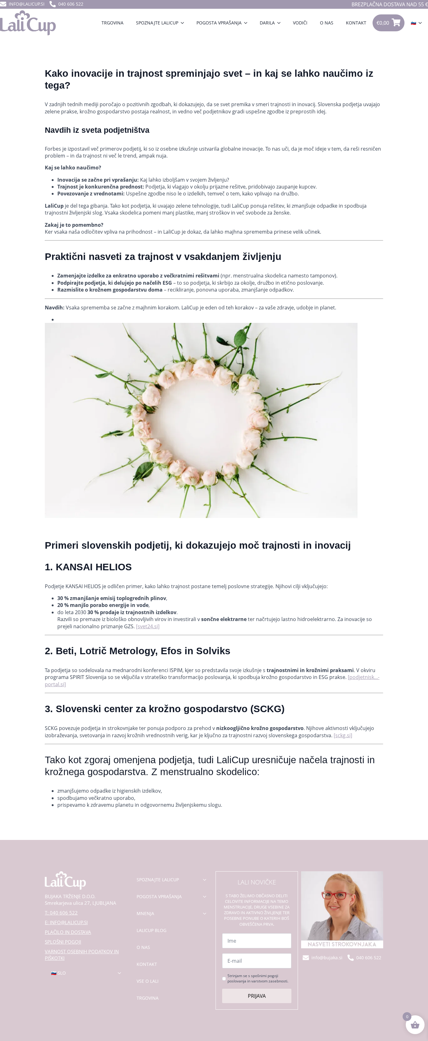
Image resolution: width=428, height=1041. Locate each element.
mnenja (145, 913)
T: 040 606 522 (61, 912)
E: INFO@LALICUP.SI (66, 922)
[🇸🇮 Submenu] (422, 22)
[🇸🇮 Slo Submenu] (121, 973)
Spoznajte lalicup (157, 23)
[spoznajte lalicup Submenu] (206, 879)
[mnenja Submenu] (206, 913)
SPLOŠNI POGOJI (63, 942)
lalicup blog (151, 930)
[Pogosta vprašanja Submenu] (247, 22)
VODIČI (300, 23)
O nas (326, 23)
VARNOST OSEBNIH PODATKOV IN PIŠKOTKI (82, 954)
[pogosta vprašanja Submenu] (206, 896)
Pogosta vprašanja (219, 23)
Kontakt (356, 23)
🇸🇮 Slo (58, 973)
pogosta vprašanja (159, 896)
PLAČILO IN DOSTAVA (68, 932)
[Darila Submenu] (281, 22)
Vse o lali (148, 981)
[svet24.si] (147, 626)
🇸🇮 (413, 23)
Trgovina (112, 23)
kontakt (147, 964)
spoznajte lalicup (158, 880)
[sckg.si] (343, 735)
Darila (267, 23)
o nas (143, 947)
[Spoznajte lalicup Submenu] (184, 22)
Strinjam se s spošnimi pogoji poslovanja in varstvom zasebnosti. (257, 978)
